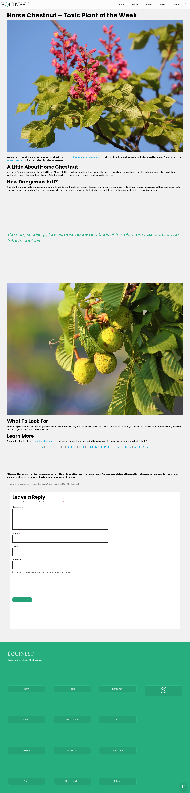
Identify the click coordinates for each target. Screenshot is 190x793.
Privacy (118, 781)
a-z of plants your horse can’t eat (83, 157)
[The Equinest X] (163, 690)
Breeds (149, 4)
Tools (72, 688)
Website (16, 559)
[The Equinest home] (15, 4)
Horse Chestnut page (43, 441)
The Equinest (73, 484)
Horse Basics (38, 484)
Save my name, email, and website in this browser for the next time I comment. (42, 572)
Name (16, 533)
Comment (18, 506)
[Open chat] (183, 786)
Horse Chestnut (15, 160)
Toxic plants (72, 719)
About (118, 719)
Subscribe (118, 750)
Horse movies (72, 781)
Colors (176, 4)
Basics (134, 4)
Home (121, 4)
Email (15, 546)
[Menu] (185, 4)
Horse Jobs (118, 688)
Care (162, 4)
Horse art (72, 750)
